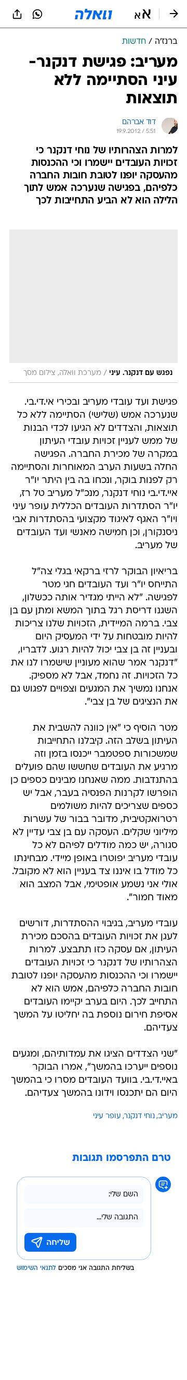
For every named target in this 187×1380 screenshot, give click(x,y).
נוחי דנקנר (139, 1116)
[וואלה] (93, 14)
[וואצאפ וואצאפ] (37, 14)
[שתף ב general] (17, 14)
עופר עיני (107, 1116)
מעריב (168, 1116)
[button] (143, 14)
